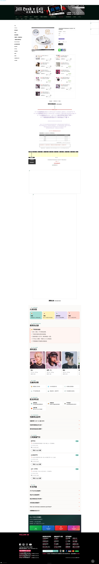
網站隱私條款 (49, 563)
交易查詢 (77, 5)
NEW (31, 16)
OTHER (37, 18)
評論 (59, 101)
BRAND (74, 16)
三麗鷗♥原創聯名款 (53, 16)
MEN (22, 18)
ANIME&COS (31, 18)
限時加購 (26, 16)
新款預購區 (36, 16)
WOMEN (17, 18)
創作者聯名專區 (68, 16)
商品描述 (50, 101)
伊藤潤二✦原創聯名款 (43, 16)
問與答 (55, 101)
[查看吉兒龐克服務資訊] (5, 562)
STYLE (79, 16)
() (73, 5)
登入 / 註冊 (82, 5)
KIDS (26, 18)
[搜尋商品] (83, 7)
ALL (16, 16)
